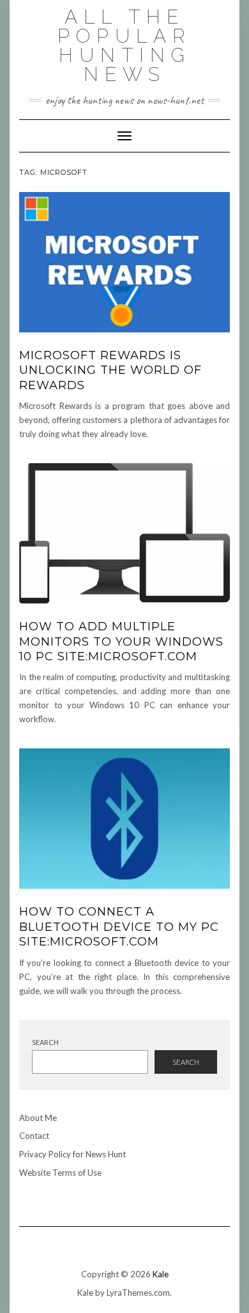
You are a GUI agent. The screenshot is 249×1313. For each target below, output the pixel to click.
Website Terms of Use (60, 1173)
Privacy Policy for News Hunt (72, 1154)
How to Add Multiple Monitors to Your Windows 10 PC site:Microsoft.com (121, 641)
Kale (161, 1274)
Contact (34, 1136)
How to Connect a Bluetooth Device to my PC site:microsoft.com (119, 927)
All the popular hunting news (124, 45)
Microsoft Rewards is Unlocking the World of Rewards (110, 370)
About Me (38, 1118)
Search (45, 1042)
